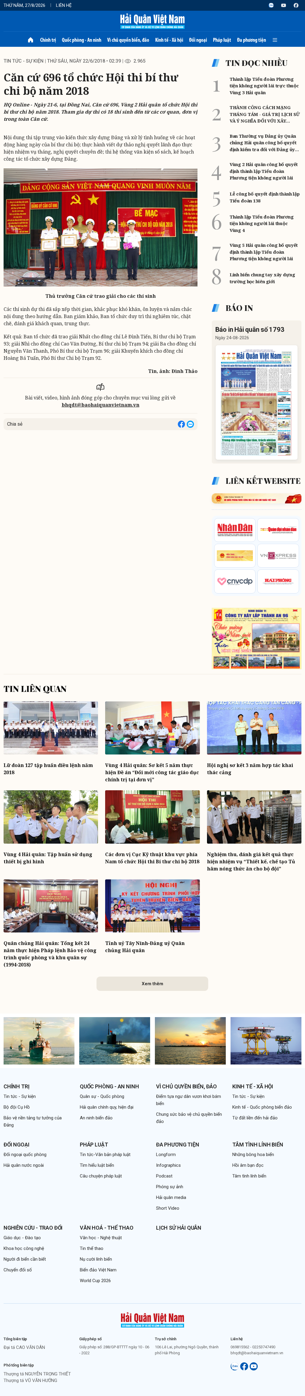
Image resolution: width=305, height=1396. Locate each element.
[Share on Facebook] (181, 424)
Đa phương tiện (251, 40)
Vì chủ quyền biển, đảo (128, 40)
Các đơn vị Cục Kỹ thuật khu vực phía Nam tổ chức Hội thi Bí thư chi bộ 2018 (152, 858)
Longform (166, 1154)
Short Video (167, 1208)
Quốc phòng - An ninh (81, 40)
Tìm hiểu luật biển (97, 1165)
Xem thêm (152, 983)
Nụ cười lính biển (96, 1259)
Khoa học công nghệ (24, 1248)
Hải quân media (171, 1197)
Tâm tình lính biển (257, 1144)
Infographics (168, 1165)
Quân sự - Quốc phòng (102, 1096)
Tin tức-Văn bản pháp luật (105, 1154)
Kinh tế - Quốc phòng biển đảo (262, 1107)
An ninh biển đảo (96, 1118)
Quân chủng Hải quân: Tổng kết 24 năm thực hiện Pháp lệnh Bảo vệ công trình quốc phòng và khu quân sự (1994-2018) (50, 954)
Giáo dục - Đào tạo (22, 1237)
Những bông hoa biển (253, 1154)
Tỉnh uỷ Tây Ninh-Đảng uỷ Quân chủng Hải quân (145, 947)
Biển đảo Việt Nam (98, 1270)
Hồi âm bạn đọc (248, 1165)
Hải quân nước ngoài (24, 1165)
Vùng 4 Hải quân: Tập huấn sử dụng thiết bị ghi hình (48, 858)
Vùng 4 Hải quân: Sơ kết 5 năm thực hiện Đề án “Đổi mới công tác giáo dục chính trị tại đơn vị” (152, 772)
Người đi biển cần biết (25, 1259)
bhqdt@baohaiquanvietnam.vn (100, 405)
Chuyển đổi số (18, 1270)
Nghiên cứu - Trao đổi (33, 1228)
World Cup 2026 (95, 1280)
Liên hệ (64, 5)
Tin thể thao (91, 1248)
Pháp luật (222, 40)
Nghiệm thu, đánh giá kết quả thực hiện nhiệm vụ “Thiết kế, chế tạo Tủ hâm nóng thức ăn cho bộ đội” (251, 861)
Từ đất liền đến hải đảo (255, 1118)
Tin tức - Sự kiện (23, 61)
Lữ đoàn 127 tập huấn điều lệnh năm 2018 (48, 769)
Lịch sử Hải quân (178, 1228)
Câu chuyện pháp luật (101, 1176)
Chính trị (48, 40)
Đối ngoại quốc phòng (25, 1154)
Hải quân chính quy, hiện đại (106, 1107)
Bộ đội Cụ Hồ (17, 1107)
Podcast (164, 1176)
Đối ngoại (198, 40)
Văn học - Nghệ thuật (101, 1237)
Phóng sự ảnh (169, 1186)
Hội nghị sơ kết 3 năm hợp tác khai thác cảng (250, 769)
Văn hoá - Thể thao (106, 1228)
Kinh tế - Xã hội (169, 40)
